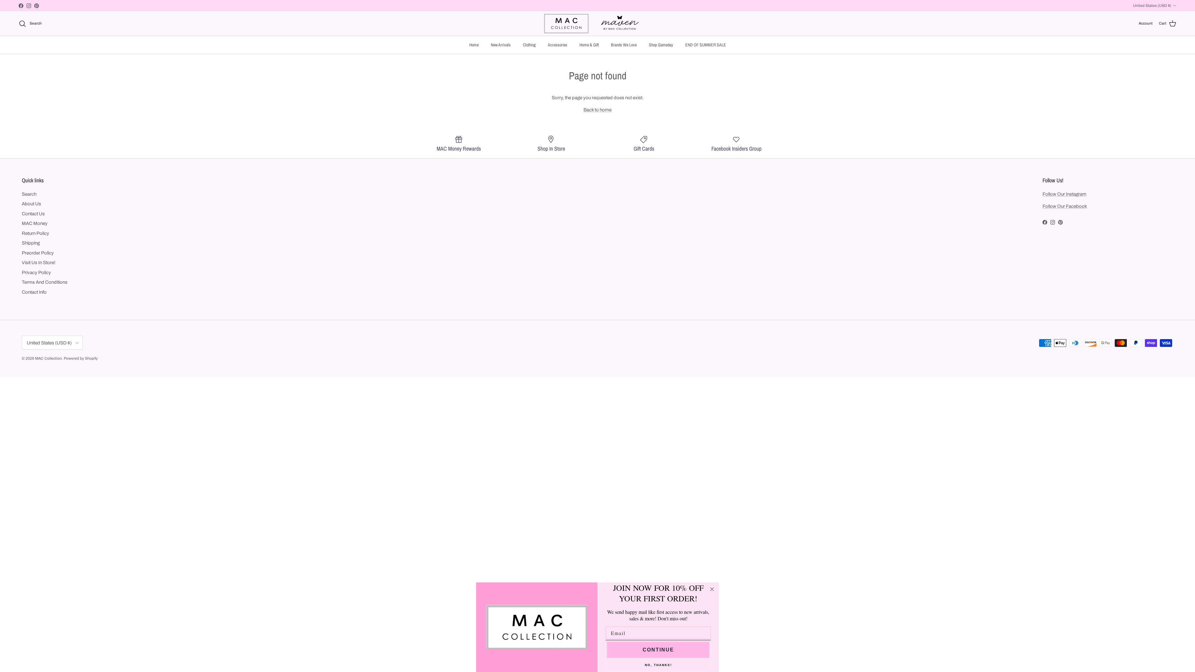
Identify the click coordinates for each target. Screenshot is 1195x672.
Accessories (557, 45)
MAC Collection (48, 358)
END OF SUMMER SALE (705, 45)
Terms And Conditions (45, 282)
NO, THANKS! (658, 665)
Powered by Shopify (81, 358)
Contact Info (34, 292)
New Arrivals (501, 45)
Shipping (31, 242)
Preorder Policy (38, 252)
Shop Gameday (661, 45)
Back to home (597, 109)
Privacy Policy (36, 272)
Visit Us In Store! (38, 262)
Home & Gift (589, 45)
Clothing (529, 45)
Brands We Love (624, 45)
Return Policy (35, 233)
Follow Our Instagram (1064, 194)
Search (29, 194)
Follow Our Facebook (1065, 206)
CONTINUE (658, 649)
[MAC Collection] (597, 23)
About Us (31, 203)
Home (474, 45)
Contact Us (33, 213)
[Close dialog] (712, 589)
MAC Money (35, 223)
